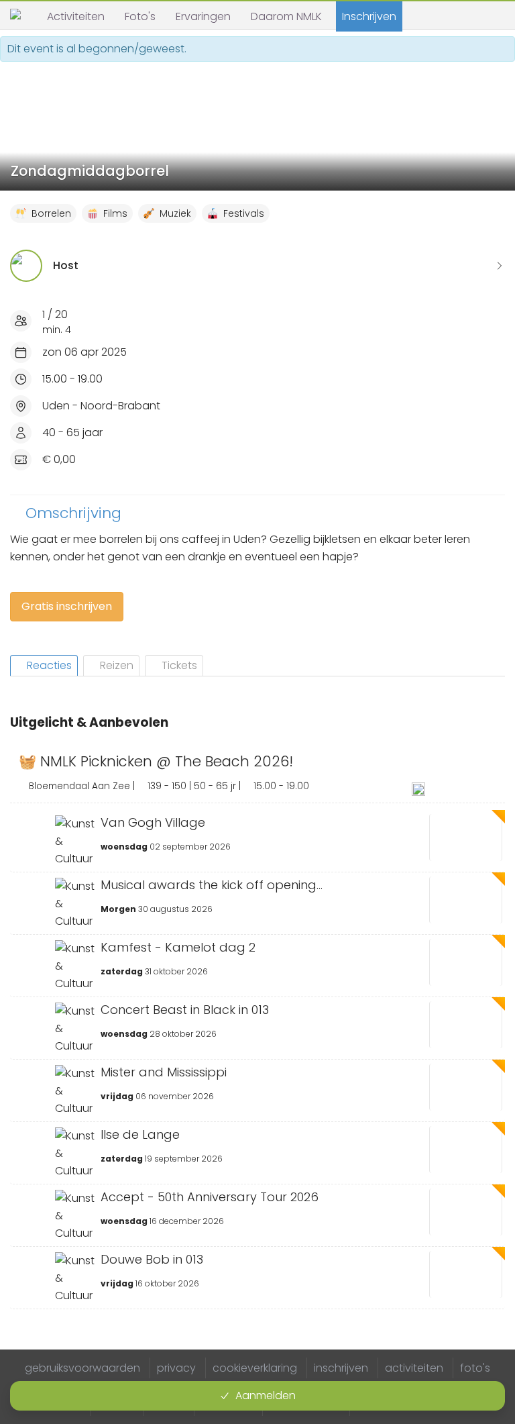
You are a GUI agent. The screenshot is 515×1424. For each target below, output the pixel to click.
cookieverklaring (255, 1368)
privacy (176, 1368)
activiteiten (414, 1368)
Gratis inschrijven (66, 606)
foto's (475, 1368)
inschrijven (341, 1368)
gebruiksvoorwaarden (82, 1368)
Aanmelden (265, 1395)
